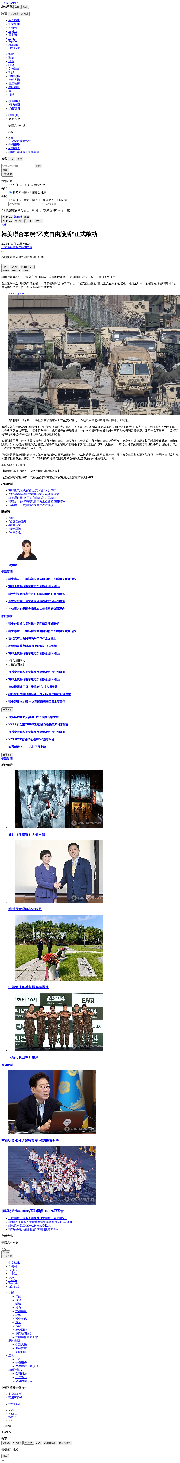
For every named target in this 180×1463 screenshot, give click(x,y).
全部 (15, 184)
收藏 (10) (13, 115)
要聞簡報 (14, 87)
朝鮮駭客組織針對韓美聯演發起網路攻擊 (33, 494)
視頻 (11, 94)
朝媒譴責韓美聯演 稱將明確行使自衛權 (32, 645)
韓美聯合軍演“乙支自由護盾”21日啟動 (32, 497)
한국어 (12, 1266)
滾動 (11, 53)
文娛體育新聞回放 (26, 1337)
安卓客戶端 (15, 1393)
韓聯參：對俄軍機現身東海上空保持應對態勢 (36, 501)
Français (13, 1283)
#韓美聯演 (14, 525)
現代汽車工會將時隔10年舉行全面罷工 (32, 638)
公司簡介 (14, 148)
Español (12, 1280)
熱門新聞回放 (23, 1333)
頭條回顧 (14, 101)
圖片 (11, 90)
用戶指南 (21, 1377)
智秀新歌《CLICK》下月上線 (27, 746)
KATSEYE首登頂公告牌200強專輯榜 (31, 739)
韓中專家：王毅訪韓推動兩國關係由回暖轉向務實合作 (42, 578)
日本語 (12, 1273)
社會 (11, 65)
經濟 (11, 61)
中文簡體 (7, 1256)
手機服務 (14, 144)
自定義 (63, 200)
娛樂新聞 (14, 108)
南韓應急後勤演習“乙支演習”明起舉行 (32, 490)
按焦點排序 (39, 192)
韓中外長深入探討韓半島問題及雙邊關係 (33, 623)
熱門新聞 (14, 104)
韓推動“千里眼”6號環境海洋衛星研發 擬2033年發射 (40, 1221)
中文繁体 (14, 1262)
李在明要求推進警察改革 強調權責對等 (30, 1140)
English (12, 1270)
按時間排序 (20, 192)
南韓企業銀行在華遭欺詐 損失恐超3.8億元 (34, 586)
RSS (11, 137)
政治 (11, 57)
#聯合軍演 (14, 528)
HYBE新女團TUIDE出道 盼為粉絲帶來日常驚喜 (38, 724)
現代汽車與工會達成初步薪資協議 (29, 1225)
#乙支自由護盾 (17, 521)
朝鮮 (11, 72)
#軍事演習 (14, 532)
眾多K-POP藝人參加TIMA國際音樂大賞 (33, 717)
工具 (11, 1355)
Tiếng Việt (14, 1286)
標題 (26, 184)
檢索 (5, 170)
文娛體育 (14, 68)
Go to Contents (9, 2)
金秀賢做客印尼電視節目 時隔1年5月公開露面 (36, 601)
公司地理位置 (23, 1380)
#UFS (11, 518)
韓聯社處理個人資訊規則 (23, 151)
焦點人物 (14, 79)
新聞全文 (40, 184)
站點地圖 (14, 1404)
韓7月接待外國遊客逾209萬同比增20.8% (33, 1229)
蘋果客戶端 (15, 1397)
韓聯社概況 (15, 1369)
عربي (11, 1277)
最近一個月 (31, 200)
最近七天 (48, 200)
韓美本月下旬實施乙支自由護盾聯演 (30, 505)
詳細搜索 (7, 174)
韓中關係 (14, 76)
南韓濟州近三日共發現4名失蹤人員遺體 (33, 686)
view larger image (18, 293)
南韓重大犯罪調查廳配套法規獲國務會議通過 (36, 608)
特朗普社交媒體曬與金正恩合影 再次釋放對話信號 (39, 694)
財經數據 (14, 83)
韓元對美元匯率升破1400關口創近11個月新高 (36, 593)
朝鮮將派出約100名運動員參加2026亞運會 (32, 1211)
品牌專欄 (14, 1340)
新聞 (11, 1292)
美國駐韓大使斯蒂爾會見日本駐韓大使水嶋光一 (38, 1218)
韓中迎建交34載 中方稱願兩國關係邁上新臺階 (36, 701)
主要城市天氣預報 (19, 140)
